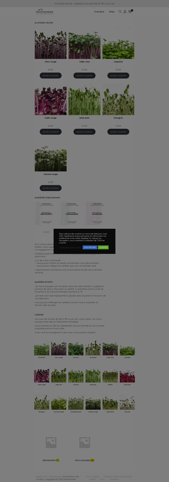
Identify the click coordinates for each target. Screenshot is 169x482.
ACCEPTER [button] (103, 247)
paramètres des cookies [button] (70, 247)
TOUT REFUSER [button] (90, 247)
